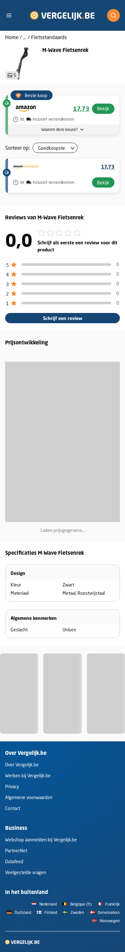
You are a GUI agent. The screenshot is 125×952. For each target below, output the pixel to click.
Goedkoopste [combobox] (51, 148)
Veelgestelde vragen (25, 872)
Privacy (12, 786)
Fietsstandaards (49, 37)
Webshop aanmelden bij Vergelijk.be (41, 839)
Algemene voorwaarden (29, 797)
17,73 (81, 108)
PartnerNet (16, 850)
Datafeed (14, 861)
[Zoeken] (113, 15)
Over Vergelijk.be (22, 764)
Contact (12, 808)
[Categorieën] (11, 15)
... (24, 37)
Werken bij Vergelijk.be (28, 775)
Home (12, 37)
